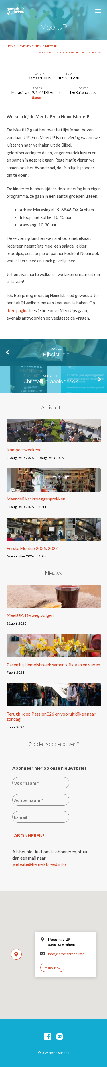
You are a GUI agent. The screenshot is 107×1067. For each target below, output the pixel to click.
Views (43, 52)
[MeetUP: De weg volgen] (54, 604)
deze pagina (18, 310)
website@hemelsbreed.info (39, 864)
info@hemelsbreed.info (66, 954)
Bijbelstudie (56, 354)
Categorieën (65, 52)
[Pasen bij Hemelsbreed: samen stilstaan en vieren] (54, 654)
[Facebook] (47, 1037)
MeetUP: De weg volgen (30, 615)
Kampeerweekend (24, 449)
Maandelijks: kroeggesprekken (36, 498)
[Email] (59, 1037)
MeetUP (51, 46)
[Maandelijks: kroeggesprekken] (54, 488)
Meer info (52, 967)
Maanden (89, 52)
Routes (37, 97)
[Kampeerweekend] (54, 439)
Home (11, 46)
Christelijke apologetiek (50, 381)
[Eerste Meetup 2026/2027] (54, 537)
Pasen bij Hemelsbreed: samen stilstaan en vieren (53, 664)
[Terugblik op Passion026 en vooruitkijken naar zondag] (54, 703)
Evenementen (30, 46)
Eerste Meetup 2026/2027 (32, 548)
